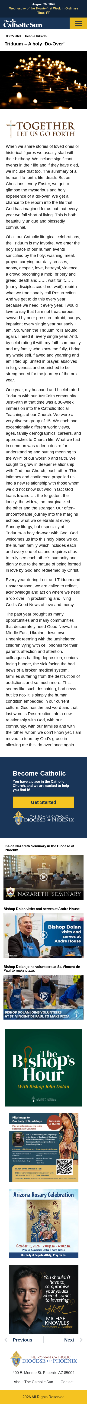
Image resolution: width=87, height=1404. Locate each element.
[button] (43, 878)
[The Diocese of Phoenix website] (43, 1358)
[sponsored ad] (43, 1147)
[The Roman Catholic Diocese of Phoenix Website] (43, 818)
